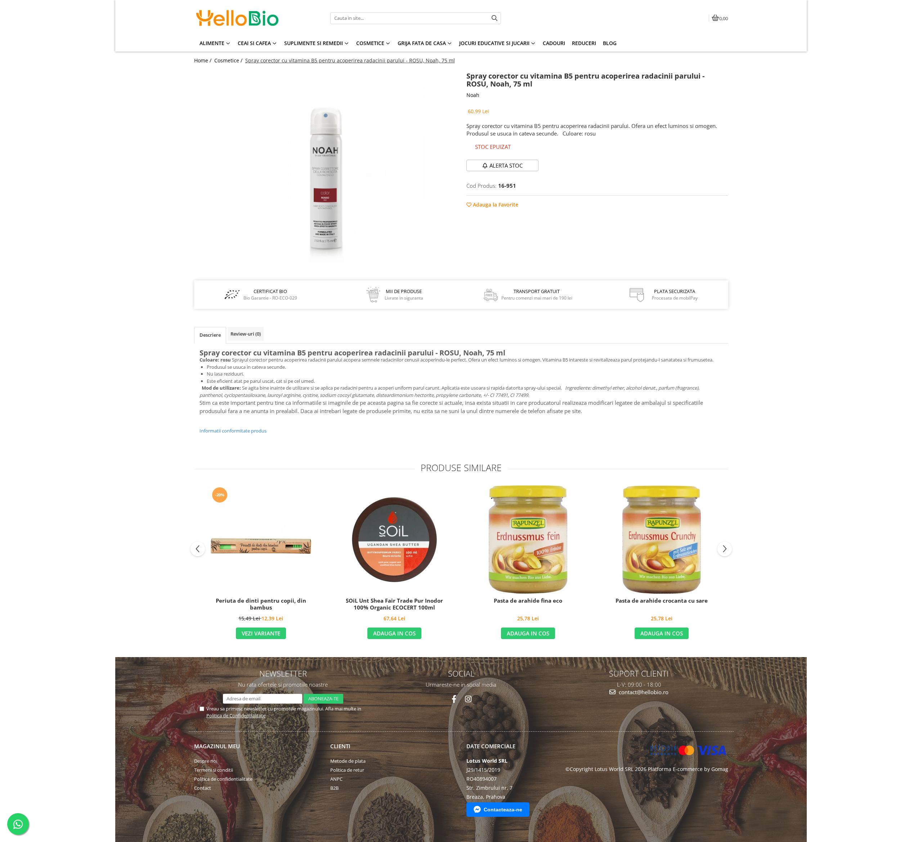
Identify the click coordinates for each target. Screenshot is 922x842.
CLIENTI (340, 746)
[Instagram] (468, 699)
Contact (202, 788)
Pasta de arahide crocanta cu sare (662, 600)
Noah (472, 95)
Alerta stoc (506, 165)
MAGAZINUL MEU (217, 746)
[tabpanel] (325, 170)
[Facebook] (454, 699)
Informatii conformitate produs (233, 430)
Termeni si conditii (213, 770)
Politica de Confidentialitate (235, 715)
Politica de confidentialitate (223, 779)
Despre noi (205, 761)
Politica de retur (347, 770)
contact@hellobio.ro (642, 692)
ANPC (336, 779)
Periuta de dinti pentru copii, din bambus (261, 604)
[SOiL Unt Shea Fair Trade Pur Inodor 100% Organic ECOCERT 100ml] (394, 540)
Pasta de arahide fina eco (528, 600)
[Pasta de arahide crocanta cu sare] (662, 540)
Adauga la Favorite (494, 204)
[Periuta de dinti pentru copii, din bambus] (261, 540)
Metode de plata (348, 761)
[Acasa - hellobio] (239, 18)
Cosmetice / (229, 60)
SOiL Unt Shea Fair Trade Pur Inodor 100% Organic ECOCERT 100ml (394, 604)
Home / (203, 60)
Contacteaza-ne (503, 809)
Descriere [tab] (210, 335)
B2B (334, 788)
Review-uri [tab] (245, 334)
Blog (610, 43)
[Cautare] (494, 18)
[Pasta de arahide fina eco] (528, 540)
